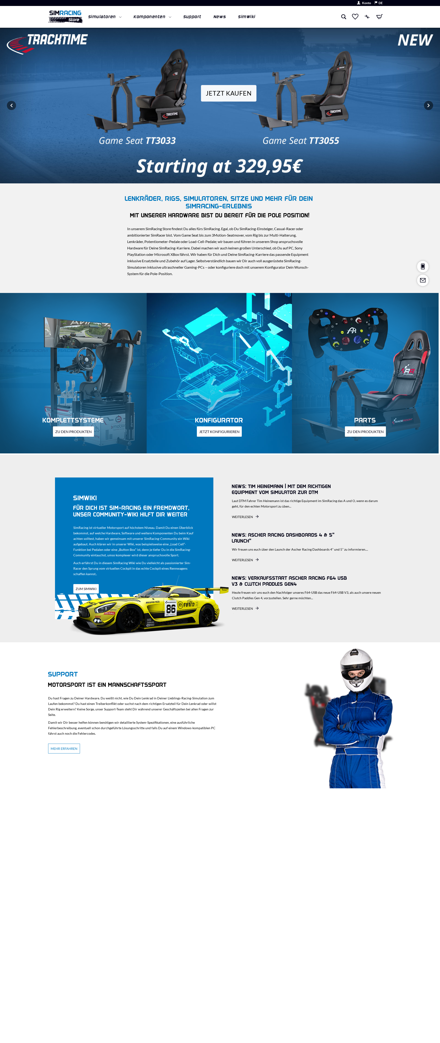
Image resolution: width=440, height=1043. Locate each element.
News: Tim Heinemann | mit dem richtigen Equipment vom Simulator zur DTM (281, 489)
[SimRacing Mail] (423, 280)
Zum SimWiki (86, 589)
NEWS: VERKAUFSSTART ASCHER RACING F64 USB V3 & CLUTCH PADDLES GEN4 (289, 581)
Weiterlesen (243, 517)
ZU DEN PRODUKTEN (73, 431)
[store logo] (65, 17)
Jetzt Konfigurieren (219, 431)
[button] (378, 3)
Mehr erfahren (64, 749)
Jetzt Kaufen (229, 93)
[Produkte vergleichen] (367, 17)
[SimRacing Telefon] (423, 266)
